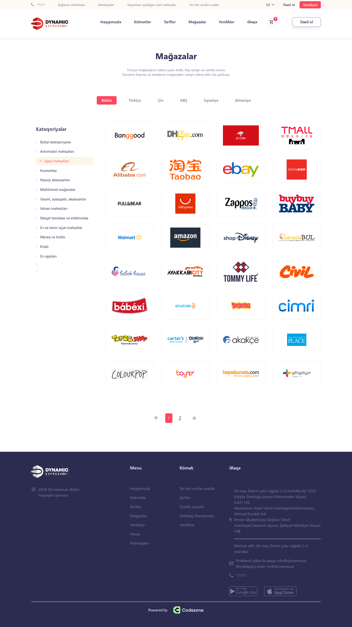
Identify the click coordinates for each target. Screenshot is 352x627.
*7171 (40, 5)
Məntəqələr (106, 5)
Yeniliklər (226, 22)
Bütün (107, 100)
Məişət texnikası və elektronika (64, 218)
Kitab (44, 246)
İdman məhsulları (54, 208)
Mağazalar (197, 22)
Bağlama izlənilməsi (71, 5)
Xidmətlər (142, 22)
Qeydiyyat (310, 5)
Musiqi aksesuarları (55, 180)
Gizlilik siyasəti (192, 506)
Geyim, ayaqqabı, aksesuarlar (63, 199)
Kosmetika (48, 170)
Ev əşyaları (48, 256)
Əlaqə (252, 22)
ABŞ (183, 100)
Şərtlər (185, 497)
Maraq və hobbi (52, 237)
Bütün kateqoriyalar (55, 142)
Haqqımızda (110, 22)
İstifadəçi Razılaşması (197, 515)
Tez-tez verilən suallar (204, 5)
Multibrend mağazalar (57, 189)
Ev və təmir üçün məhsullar (61, 227)
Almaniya (243, 100)
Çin (160, 100)
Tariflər (170, 22)
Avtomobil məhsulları (57, 151)
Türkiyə (135, 100)
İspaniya (211, 100)
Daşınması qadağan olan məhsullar (151, 5)
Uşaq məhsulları (56, 161)
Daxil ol (289, 5)
